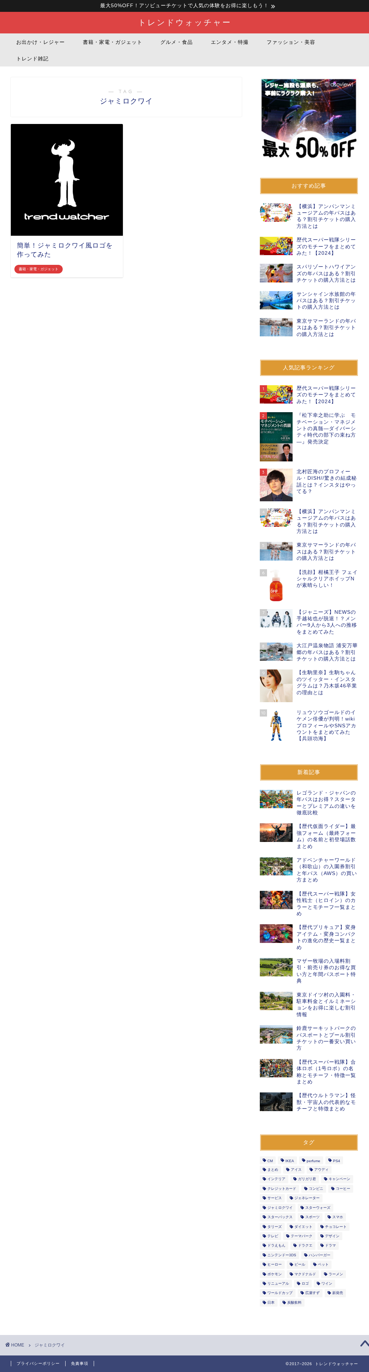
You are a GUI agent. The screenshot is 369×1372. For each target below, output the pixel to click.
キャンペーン (339, 1179)
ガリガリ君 (307, 1179)
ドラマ (330, 1246)
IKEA (289, 1161)
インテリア (276, 1179)
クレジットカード (281, 1189)
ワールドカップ (280, 1293)
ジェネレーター (307, 1198)
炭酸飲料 (294, 1302)
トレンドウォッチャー (184, 22)
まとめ (272, 1169)
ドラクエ (305, 1246)
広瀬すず (312, 1293)
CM (270, 1161)
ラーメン (336, 1274)
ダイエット (303, 1227)
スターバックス (280, 1217)
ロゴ (305, 1283)
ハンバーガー (319, 1255)
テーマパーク (301, 1236)
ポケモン (274, 1274)
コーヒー (343, 1189)
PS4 (336, 1161)
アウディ (321, 1169)
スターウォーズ (317, 1208)
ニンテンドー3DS (281, 1255)
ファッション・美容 (291, 42)
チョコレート (336, 1227)
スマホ (337, 1217)
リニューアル (278, 1283)
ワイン (326, 1283)
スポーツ (312, 1217)
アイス (296, 1169)
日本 (271, 1302)
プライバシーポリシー (38, 1363)
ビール (299, 1265)
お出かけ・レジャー (40, 42)
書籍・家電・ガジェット (112, 42)
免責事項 (79, 1363)
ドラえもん (276, 1246)
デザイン (332, 1236)
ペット (323, 1265)
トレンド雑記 (32, 58)
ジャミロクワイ (280, 1208)
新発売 (337, 1293)
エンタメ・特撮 (230, 42)
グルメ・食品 (176, 42)
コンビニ (316, 1189)
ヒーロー (274, 1265)
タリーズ (274, 1227)
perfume (313, 1161)
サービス (274, 1198)
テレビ (272, 1236)
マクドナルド (305, 1274)
